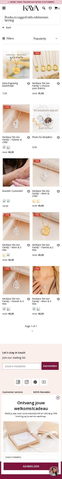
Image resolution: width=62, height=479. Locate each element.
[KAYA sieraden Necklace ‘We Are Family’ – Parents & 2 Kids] (46, 226)
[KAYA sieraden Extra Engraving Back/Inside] (16, 65)
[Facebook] (18, 382)
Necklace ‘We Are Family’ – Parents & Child (12, 140)
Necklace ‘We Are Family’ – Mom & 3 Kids (11, 248)
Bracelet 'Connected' (12, 191)
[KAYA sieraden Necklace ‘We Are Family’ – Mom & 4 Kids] (46, 280)
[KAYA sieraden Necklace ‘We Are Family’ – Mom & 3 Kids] (16, 226)
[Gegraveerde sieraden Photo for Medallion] (46, 118)
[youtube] (44, 382)
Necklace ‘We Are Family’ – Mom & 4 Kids (41, 301)
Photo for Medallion (42, 137)
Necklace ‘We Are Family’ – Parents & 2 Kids (42, 248)
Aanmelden (50, 366)
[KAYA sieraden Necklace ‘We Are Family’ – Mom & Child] (46, 172)
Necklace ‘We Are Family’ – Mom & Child (41, 194)
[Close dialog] (58, 398)
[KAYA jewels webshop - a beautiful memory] (31, 8)
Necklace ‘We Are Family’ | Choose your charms (41, 86)
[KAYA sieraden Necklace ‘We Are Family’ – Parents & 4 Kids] (16, 280)
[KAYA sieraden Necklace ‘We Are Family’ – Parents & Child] (16, 118)
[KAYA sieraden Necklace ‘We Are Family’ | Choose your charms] (46, 65)
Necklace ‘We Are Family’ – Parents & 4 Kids (13, 301)
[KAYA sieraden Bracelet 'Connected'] (16, 172)
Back (8, 27)
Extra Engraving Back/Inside (10, 84)
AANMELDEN (31, 466)
